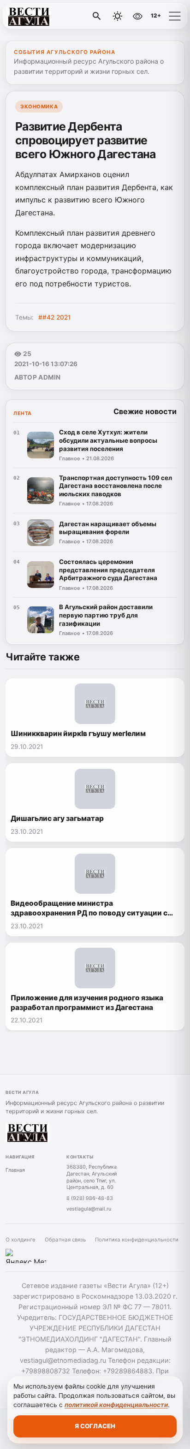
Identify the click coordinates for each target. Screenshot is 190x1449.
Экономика (39, 106)
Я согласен (95, 1426)
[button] (175, 16)
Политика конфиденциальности (136, 1239)
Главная (15, 1170)
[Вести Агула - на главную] (45, 16)
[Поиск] (97, 16)
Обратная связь (65, 1239)
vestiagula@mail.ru (88, 1209)
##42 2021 (54, 317)
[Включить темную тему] (117, 16)
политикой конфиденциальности (116, 1404)
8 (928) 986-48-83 (89, 1198)
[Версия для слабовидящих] (137, 16)
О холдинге (21, 1239)
